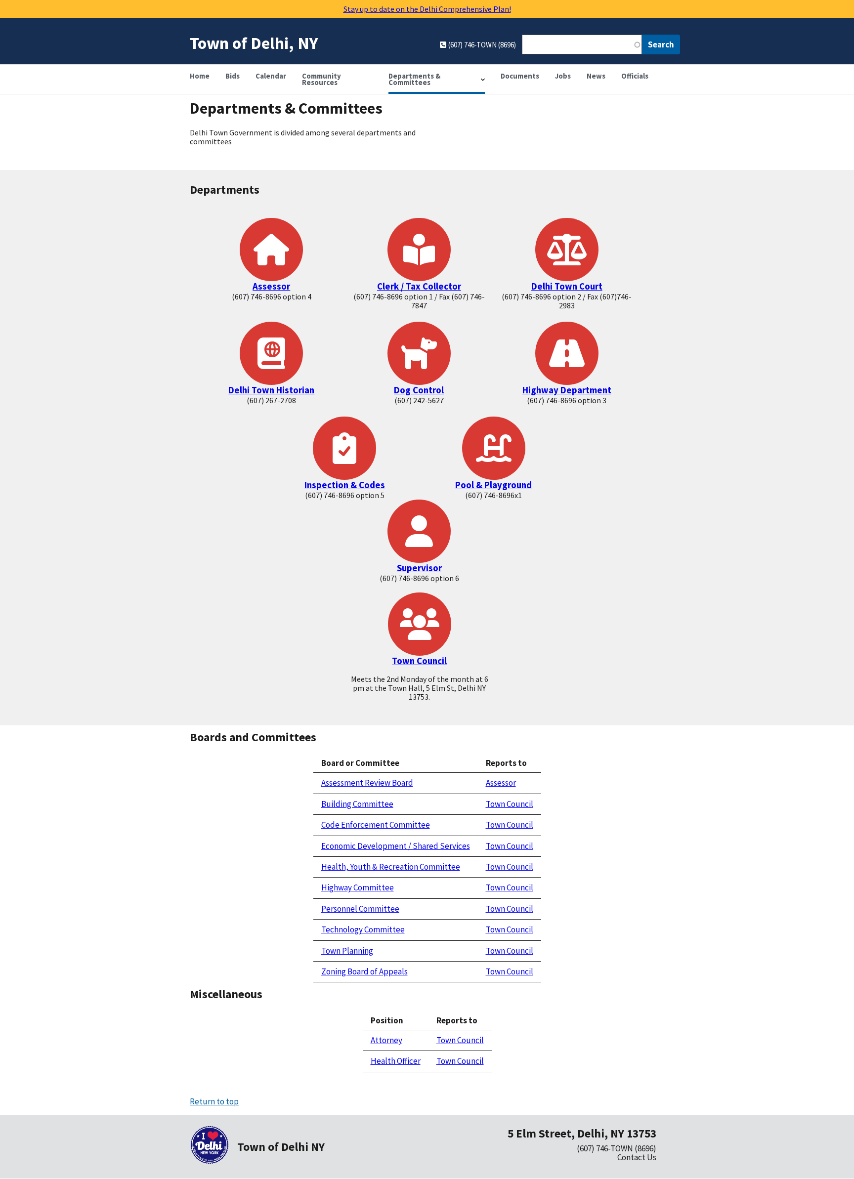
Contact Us (636, 1157)
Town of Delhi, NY (254, 42)
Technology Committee (363, 929)
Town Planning (347, 950)
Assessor (501, 782)
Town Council (419, 661)
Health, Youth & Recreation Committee (390, 866)
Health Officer (396, 1060)
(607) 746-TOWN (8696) (616, 1148)
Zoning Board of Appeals (364, 971)
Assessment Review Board (367, 782)
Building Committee (357, 804)
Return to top (214, 1101)
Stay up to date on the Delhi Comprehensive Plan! (427, 9)
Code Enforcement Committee (375, 824)
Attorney (386, 1040)
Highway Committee (357, 887)
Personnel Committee (360, 908)
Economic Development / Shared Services (395, 846)
